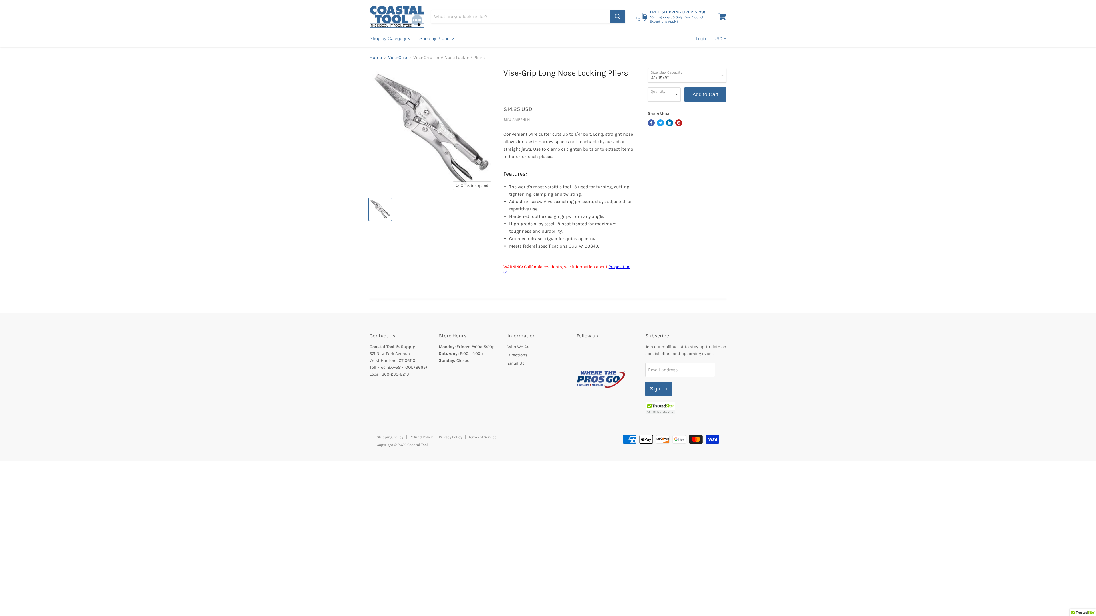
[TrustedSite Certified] (660, 408)
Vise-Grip (397, 57)
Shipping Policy (390, 437)
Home (376, 57)
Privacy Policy (450, 437)
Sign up (658, 389)
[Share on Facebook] (651, 122)
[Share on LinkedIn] (669, 122)
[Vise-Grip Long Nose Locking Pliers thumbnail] (380, 209)
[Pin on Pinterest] (678, 122)
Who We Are (519, 346)
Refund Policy (421, 437)
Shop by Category (388, 38)
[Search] (617, 16)
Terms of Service (482, 437)
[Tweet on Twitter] (660, 122)
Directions (517, 355)
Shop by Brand (435, 38)
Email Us (516, 363)
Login (701, 38)
